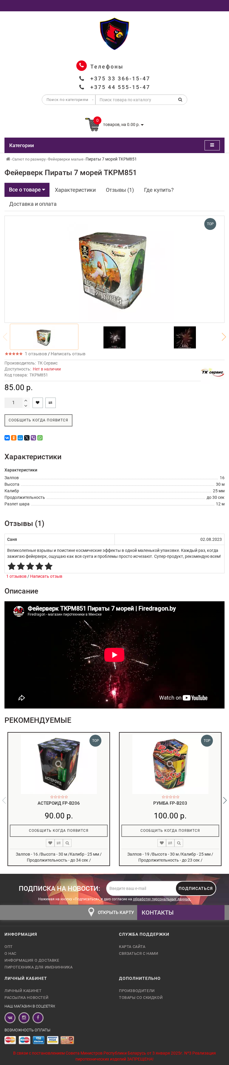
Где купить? (159, 190)
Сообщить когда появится (38, 420)
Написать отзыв (68, 353)
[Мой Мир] (20, 437)
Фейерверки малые (65, 159)
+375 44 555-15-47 (120, 87)
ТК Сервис (48, 363)
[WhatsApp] (40, 437)
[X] (27, 437)
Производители (137, 990)
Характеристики (75, 190)
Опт (8, 946)
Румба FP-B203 (170, 803)
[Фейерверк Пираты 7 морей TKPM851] (44, 337)
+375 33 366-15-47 (120, 78)
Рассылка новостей (26, 997)
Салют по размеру (29, 159)
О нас (10, 953)
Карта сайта (132, 946)
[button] (224, 336)
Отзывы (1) (120, 190)
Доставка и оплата (33, 204)
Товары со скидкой (141, 997)
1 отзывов (34, 353)
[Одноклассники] (13, 437)
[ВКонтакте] (7, 437)
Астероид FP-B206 (59, 803)
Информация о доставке (31, 960)
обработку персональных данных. (162, 899)
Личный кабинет (22, 990)
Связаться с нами (138, 953)
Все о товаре (25, 189)
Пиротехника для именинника (38, 967)
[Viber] (33, 437)
